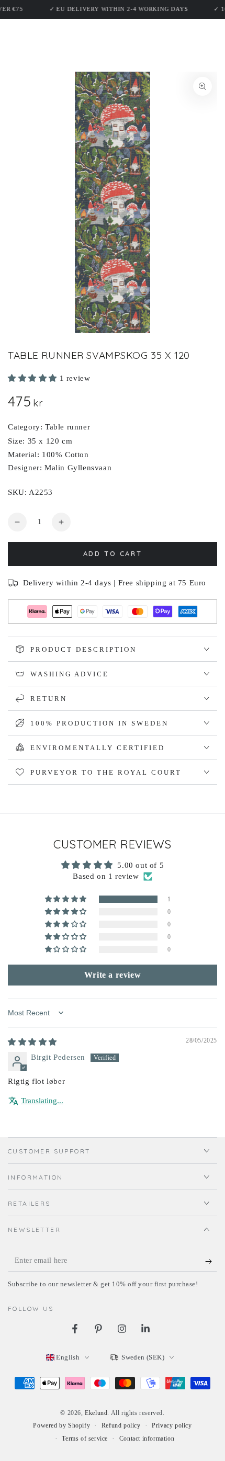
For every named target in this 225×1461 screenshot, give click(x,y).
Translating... (42, 1100)
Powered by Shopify (61, 1425)
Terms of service (85, 1438)
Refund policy (121, 1425)
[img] (32, 1042)
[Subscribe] (211, 1261)
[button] (34, 378)
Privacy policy (172, 1425)
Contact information (146, 1438)
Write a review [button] (112, 974)
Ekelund (96, 1413)
